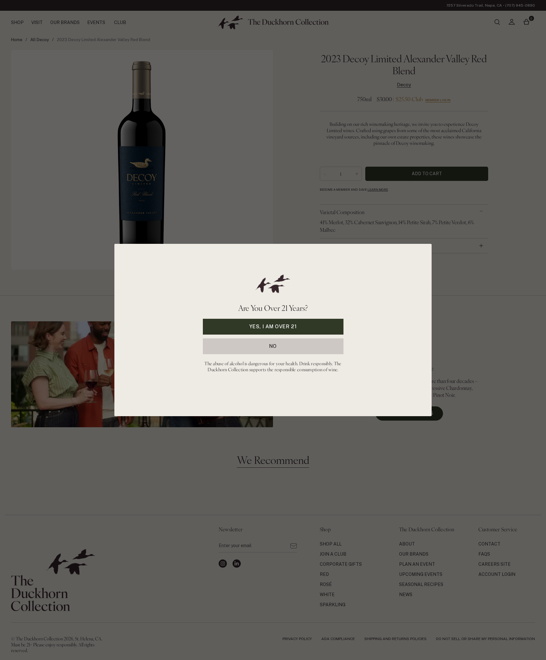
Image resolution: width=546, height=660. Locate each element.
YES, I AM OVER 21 (273, 327)
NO (273, 346)
